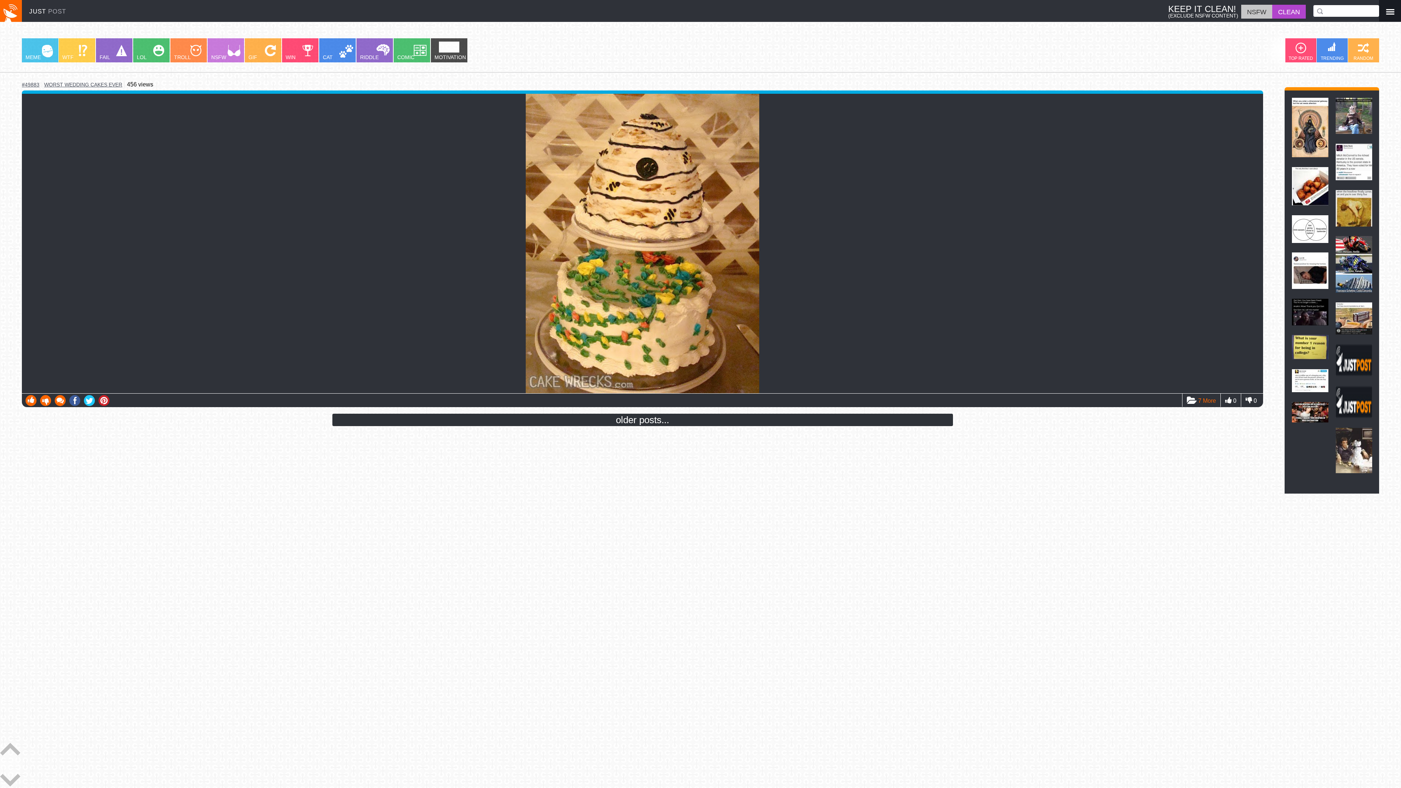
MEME (33, 57)
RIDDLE (369, 57)
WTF (68, 57)
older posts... (642, 419)
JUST (47, 11)
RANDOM (1363, 58)
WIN (291, 57)
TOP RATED (1301, 58)
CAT (328, 57)
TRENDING (1332, 58)
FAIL (105, 57)
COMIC (405, 57)
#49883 (30, 85)
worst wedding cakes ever (83, 85)
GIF (252, 57)
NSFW (218, 57)
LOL (142, 57)
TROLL (182, 57)
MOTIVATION (450, 57)
